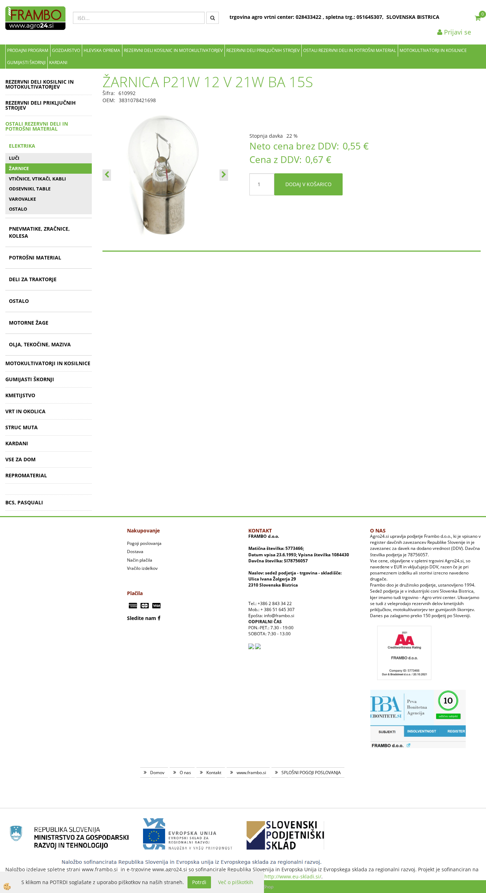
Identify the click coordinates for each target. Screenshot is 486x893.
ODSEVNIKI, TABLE (30, 188)
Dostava (135, 551)
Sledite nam (141, 618)
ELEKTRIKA (22, 145)
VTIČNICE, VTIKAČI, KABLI (37, 178)
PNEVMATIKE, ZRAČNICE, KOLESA (39, 232)
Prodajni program (27, 50)
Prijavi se (456, 32)
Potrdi (199, 882)
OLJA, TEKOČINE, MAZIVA (40, 344)
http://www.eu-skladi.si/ (292, 876)
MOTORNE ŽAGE (28, 322)
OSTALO (18, 209)
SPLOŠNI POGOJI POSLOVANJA (311, 772)
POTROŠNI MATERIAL (35, 257)
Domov (157, 772)
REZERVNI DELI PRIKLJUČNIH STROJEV (263, 50)
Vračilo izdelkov (142, 568)
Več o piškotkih (235, 882)
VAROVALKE (22, 199)
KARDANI (58, 62)
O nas (185, 772)
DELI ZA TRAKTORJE (33, 279)
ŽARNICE (19, 168)
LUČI (14, 158)
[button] (224, 175)
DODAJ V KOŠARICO (308, 184)
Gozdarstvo (66, 50)
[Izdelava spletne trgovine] (267, 886)
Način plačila (139, 560)
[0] (478, 18)
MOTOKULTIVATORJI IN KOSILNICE (433, 50)
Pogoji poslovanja (144, 543)
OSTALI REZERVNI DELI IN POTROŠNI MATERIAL (349, 50)
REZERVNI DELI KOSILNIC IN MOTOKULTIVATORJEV (173, 50)
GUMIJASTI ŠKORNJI (26, 62)
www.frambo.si (251, 772)
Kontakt (213, 772)
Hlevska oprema (102, 50)
